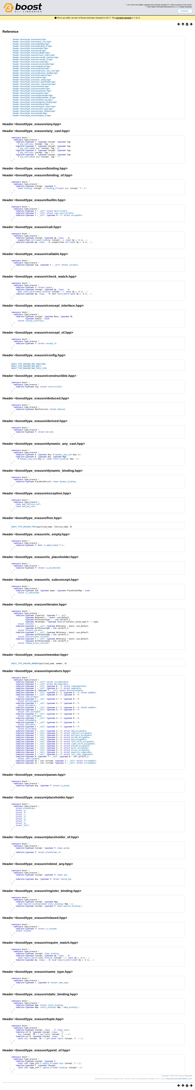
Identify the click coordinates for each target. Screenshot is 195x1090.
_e (24, 819)
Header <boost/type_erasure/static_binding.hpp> (34, 111)
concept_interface (34, 321)
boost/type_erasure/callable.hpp (41, 254)
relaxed (27, 931)
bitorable (30, 725)
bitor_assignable (79, 748)
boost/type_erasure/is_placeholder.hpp (46, 557)
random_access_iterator (37, 643)
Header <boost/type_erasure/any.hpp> (29, 39)
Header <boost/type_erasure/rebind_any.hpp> (33, 100)
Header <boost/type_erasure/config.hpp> (31, 62)
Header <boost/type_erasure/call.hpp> (29, 50)
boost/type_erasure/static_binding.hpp (46, 994)
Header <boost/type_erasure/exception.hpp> (32, 75)
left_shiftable (32, 712)
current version (123, 17)
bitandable (30, 720)
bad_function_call (31, 504)
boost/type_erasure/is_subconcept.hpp (46, 579)
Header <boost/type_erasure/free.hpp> (30, 77)
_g (24, 823)
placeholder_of (53, 852)
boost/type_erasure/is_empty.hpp (42, 534)
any (31, 144)
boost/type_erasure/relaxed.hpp (40, 917)
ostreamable (90, 761)
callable (73, 265)
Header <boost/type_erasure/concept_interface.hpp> (36, 57)
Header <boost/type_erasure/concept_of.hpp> (33, 59)
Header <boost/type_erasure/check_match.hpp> (34, 55)
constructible (55, 387)
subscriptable (32, 759)
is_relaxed (51, 929)
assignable (76, 215)
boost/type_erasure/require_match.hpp (46, 942)
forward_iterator (33, 630)
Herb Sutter (151, 7)
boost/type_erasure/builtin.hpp (40, 200)
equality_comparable (81, 752)
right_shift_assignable (83, 744)
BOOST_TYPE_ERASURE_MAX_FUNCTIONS (28, 364)
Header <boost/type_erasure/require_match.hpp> (34, 106)
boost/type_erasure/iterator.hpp (40, 604)
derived (49, 432)
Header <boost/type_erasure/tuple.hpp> (30, 113)
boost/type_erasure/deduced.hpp (41, 398)
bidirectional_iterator (37, 637)
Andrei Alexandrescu (166, 7)
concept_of (51, 343)
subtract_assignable (81, 733)
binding (28, 188)
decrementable (61, 684)
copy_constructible (63, 213)
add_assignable (78, 731)
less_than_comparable (81, 754)
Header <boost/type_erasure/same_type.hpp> (33, 109)
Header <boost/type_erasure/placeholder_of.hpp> (34, 97)
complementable (78, 686)
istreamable (90, 763)
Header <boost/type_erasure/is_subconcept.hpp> (34, 84)
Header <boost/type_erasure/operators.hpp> (32, 91)
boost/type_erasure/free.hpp (38, 518)
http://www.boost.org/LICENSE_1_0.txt (179, 1078)
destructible (60, 211)
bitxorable (30, 729)
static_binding (60, 459)
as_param (64, 786)
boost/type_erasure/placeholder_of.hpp (46, 837)
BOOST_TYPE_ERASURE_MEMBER (24, 663)
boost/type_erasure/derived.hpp (41, 421)
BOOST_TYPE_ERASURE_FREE (23, 527)
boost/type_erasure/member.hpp (41, 654)
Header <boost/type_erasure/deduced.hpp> (32, 66)
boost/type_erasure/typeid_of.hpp (42, 1050)
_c (24, 815)
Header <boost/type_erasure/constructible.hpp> (34, 64)
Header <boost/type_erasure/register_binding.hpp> (35, 102)
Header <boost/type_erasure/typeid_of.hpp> (32, 115)
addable (92, 693)
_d (24, 817)
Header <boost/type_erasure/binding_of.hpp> (32, 46)
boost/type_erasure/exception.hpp (42, 493)
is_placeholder (53, 568)
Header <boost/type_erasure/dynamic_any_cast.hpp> (36, 71)
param (66, 848)
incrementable (61, 682)
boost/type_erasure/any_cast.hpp (42, 131)
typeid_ (49, 287)
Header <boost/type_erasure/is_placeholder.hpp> (34, 82)
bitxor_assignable (80, 750)
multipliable (31, 701)
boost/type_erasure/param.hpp (40, 774)
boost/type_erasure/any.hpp (37, 124)
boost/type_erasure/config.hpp (40, 355)
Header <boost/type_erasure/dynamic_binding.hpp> (35, 73)
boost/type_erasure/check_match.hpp (45, 276)
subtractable (31, 697)
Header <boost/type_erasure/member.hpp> (31, 89)
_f (24, 821)
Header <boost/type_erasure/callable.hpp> (31, 53)
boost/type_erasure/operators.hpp (42, 671)
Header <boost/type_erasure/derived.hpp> (31, 68)
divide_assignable (80, 737)
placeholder (29, 808)
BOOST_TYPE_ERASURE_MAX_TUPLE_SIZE (29, 368)
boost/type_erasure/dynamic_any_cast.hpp (49, 443)
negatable (76, 688)
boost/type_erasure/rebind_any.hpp (43, 864)
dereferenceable (75, 690)
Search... (186, 11)
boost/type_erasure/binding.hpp (41, 168)
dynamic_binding (67, 482)
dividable (30, 705)
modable (92, 707)
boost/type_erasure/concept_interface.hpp (49, 305)
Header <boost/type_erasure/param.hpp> (31, 93)
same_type (63, 983)
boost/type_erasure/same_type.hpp (43, 971)
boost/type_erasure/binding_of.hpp (43, 175)
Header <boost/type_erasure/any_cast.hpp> (32, 42)
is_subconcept (32, 593)
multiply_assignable (81, 735)
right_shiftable (33, 716)
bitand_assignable (80, 746)
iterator (29, 624)
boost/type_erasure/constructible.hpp (45, 375)
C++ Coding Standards (183, 7)
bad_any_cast (28, 506)
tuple (66, 1030)
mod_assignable (78, 739)
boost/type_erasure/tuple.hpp (39, 1019)
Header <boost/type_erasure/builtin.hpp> (30, 48)
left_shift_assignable (82, 742)
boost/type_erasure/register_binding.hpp (47, 891)
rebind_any (65, 879)
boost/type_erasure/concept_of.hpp (43, 332)
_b (24, 813)
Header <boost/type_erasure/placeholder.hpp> (33, 95)
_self (41, 211)
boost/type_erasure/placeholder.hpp (44, 797)
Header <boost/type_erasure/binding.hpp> (31, 44)
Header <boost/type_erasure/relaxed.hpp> (31, 104)
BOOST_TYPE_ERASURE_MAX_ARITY (26, 366)
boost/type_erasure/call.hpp (37, 227)
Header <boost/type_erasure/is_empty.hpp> (32, 80)
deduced (61, 409)
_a (24, 810)
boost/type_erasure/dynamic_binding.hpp (48, 470)
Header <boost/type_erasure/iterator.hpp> (31, 86)
